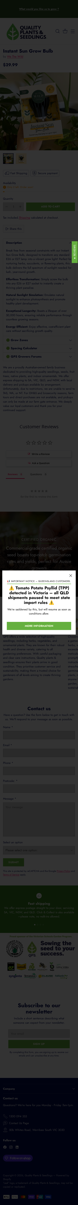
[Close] (70, 575)
